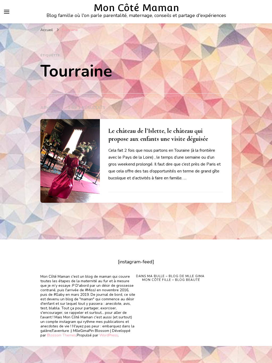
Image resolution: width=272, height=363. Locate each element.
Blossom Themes (61, 335)
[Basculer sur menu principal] (6, 12)
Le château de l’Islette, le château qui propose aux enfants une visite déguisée (158, 135)
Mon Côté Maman (136, 8)
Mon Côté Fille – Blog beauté (171, 280)
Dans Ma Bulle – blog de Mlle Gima (170, 276)
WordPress (108, 335)
